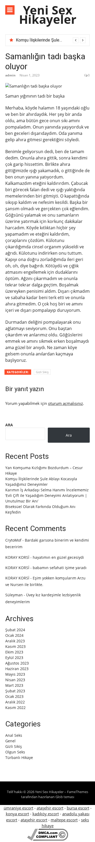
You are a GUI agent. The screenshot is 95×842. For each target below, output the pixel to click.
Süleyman (14, 594)
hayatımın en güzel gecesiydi (58, 557)
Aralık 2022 (15, 701)
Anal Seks (13, 735)
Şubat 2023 (15, 690)
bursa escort (78, 808)
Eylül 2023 (14, 657)
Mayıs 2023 (15, 674)
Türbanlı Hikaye (19, 757)
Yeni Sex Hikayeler (47, 14)
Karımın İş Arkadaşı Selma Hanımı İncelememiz (47, 489)
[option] (51, 40)
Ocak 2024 (14, 635)
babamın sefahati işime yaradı (60, 567)
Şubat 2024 (15, 629)
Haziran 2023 (16, 668)
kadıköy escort (45, 813)
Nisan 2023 (15, 679)
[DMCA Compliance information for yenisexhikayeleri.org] (47, 839)
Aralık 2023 (15, 640)
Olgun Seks (15, 751)
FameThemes (77, 791)
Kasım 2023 (15, 646)
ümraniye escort (18, 808)
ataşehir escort (50, 808)
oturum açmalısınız (65, 403)
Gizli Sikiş (42, 372)
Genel (10, 740)
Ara (9, 424)
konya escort (17, 813)
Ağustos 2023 (17, 663)
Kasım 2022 (15, 707)
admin (10, 75)
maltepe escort (64, 819)
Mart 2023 (14, 685)
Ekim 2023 (14, 652)
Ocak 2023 (14, 696)
